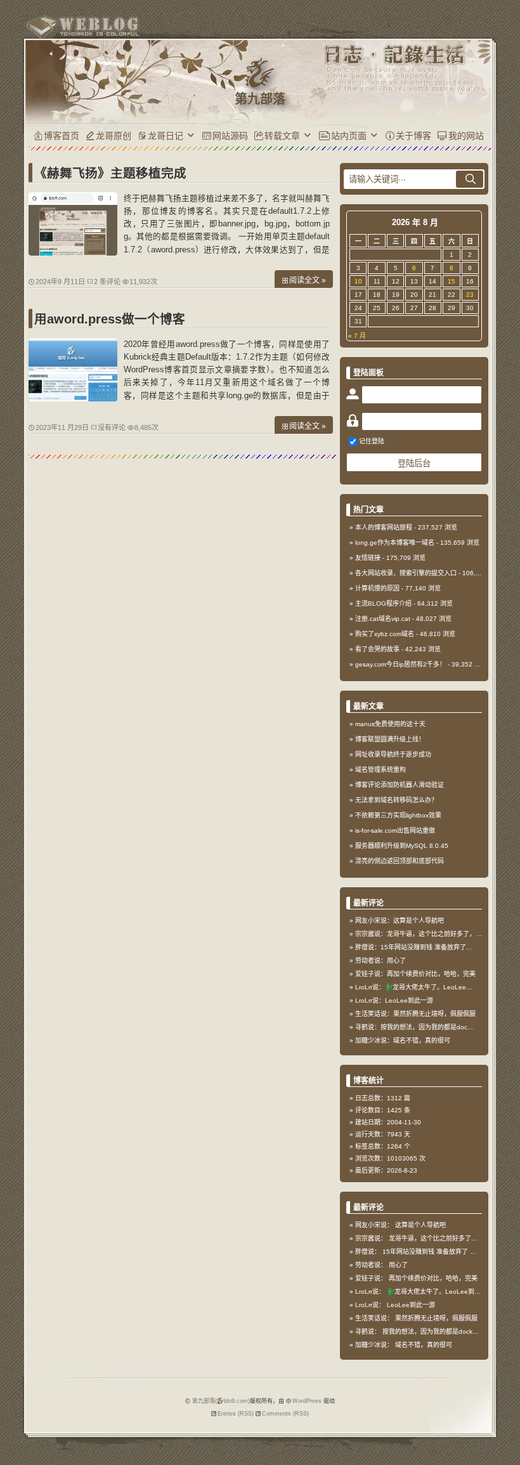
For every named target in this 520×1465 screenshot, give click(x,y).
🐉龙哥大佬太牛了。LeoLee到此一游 (440, 1291)
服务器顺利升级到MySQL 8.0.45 (401, 845)
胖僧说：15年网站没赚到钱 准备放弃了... (413, 947)
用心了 (398, 1264)
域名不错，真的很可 (423, 1344)
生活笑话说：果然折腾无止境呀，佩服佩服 (415, 1013)
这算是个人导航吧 (420, 1224)
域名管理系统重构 (380, 769)
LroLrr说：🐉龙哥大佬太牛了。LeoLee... (413, 987)
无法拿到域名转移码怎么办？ (396, 800)
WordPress (307, 1401)
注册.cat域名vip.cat (382, 618)
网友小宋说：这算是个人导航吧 (399, 920)
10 (358, 281)
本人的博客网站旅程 (383, 527)
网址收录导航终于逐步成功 (393, 754)
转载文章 (282, 135)
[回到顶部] (504, 1425)
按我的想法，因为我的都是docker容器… (439, 1331)
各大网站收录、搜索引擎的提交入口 (406, 573)
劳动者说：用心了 (380, 960)
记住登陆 (371, 441)
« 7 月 (357, 335)
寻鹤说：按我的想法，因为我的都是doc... (414, 1027)
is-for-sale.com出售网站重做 (395, 830)
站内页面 (349, 135)
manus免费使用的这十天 (390, 723)
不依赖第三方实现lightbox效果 (398, 815)
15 (451, 281)
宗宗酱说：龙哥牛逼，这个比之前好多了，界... (421, 933)
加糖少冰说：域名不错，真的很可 (402, 1040)
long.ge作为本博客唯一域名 (394, 542)
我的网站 (466, 135)
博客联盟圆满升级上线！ (390, 739)
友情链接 (367, 557)
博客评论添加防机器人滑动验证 (399, 784)
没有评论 (112, 427)
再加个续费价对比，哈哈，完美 (433, 1278)
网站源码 (230, 135)
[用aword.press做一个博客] (73, 398)
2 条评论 (107, 281)
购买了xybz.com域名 (384, 633)
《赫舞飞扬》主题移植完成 (110, 173)
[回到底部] (504, 1449)
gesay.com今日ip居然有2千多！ (400, 664)
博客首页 (61, 135)
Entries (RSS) (236, 1413)
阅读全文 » (307, 280)
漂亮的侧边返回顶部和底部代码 (399, 860)
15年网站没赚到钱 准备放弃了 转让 (432, 1251)
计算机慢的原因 (377, 588)
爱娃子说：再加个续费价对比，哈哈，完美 (415, 973)
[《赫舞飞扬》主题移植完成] (73, 252)
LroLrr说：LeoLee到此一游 (394, 1000)
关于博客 (413, 135)
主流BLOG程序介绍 (383, 603)
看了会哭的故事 (377, 649)
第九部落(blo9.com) (221, 1401)
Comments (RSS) (285, 1413)
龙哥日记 (165, 135)
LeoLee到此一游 (411, 1304)
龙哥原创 (113, 135)
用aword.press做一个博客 (109, 319)
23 (470, 294)
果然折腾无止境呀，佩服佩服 (436, 1318)
